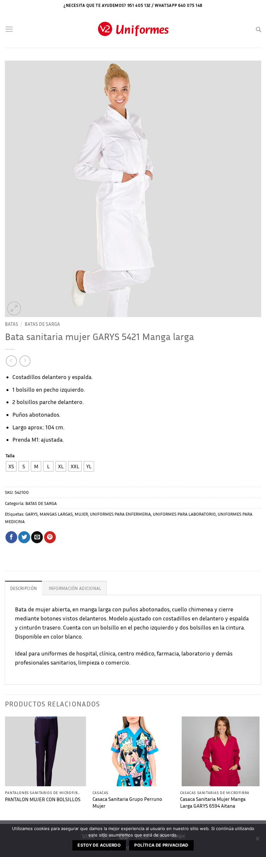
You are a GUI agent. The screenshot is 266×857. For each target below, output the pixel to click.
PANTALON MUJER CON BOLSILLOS (42, 799)
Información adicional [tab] (75, 588)
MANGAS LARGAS (56, 514)
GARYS (31, 514)
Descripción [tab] (23, 588)
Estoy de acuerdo (99, 845)
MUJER (81, 514)
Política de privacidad (161, 845)
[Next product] (11, 360)
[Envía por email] (37, 537)
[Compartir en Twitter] (24, 537)
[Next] (261, 769)
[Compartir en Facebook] (11, 537)
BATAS (11, 324)
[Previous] (5, 769)
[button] (9, 29)
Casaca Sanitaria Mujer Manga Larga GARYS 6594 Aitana (213, 802)
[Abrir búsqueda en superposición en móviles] (258, 29)
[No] (257, 840)
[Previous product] (24, 360)
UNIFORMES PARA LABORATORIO (184, 514)
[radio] (11, 466)
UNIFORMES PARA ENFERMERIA (120, 514)
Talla (10, 455)
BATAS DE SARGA (42, 324)
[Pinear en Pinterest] (50, 537)
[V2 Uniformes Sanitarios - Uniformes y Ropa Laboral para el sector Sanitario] (133, 29)
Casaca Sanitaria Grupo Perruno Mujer (127, 802)
